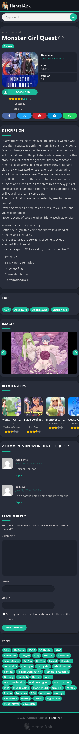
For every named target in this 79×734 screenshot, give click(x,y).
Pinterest (39, 116)
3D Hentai (45, 650)
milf (6, 687)
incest (47, 677)
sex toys (59, 693)
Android (16, 32)
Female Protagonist (57, 671)
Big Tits (40, 661)
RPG (33, 693)
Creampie (27, 666)
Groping (9, 677)
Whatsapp (70, 116)
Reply (18, 475)
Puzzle (8, 693)
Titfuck (38, 698)
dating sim (43, 666)
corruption (10, 666)
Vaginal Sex (53, 698)
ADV (6, 309)
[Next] (75, 353)
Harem (36, 677)
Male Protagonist (39, 682)
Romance (21, 693)
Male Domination (14, 682)
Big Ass (27, 661)
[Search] (73, 17)
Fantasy (8, 671)
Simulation (10, 698)
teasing (25, 698)
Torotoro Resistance (52, 58)
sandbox (45, 693)
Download (23, 92)
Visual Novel (60, 309)
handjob (23, 677)
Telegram (54, 116)
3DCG (32, 650)
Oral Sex (57, 687)
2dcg (6, 650)
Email (6, 597)
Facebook (9, 116)
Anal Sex (49, 655)
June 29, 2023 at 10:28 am (29, 490)
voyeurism (29, 704)
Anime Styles (39, 309)
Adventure (20, 309)
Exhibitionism (61, 666)
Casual (53, 661)
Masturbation (62, 682)
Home (5, 32)
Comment (8, 536)
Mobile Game (21, 687)
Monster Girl (40, 687)
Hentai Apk (55, 717)
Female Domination (29, 671)
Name (6, 581)
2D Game (19, 650)
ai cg (36, 655)
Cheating (66, 661)
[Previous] (3, 353)
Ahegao (25, 655)
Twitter (24, 116)
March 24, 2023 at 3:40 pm (29, 463)
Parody (70, 687)
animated (63, 655)
